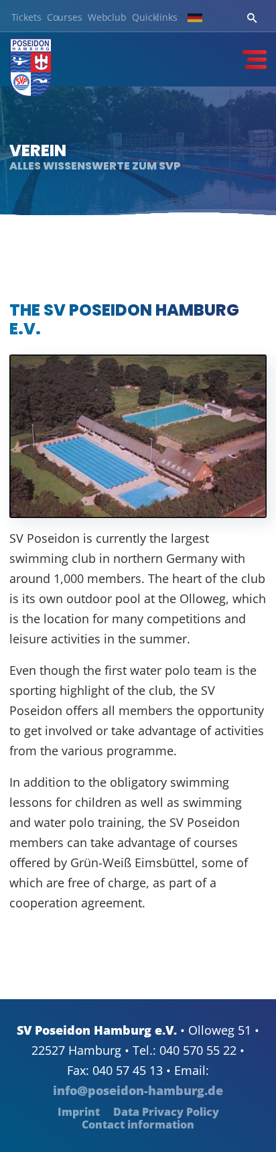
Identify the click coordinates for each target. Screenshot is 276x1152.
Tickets (26, 17)
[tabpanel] (138, 150)
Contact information (138, 1124)
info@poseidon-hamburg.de (138, 1090)
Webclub (107, 17)
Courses (64, 17)
